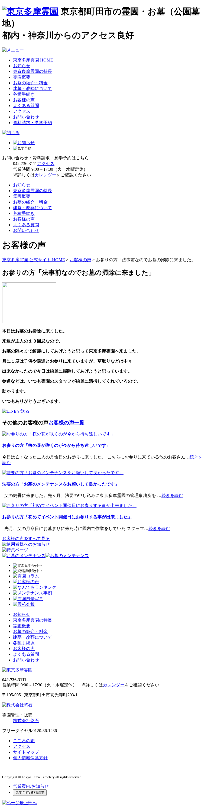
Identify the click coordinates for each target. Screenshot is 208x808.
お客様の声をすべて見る (26, 538)
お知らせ (21, 65)
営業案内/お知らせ (31, 786)
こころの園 (24, 740)
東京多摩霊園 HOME (33, 60)
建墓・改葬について (32, 88)
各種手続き (24, 94)
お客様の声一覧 (66, 422)
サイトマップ (26, 752)
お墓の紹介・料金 (30, 82)
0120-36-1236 (44, 730)
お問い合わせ (26, 117)
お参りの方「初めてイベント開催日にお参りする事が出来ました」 (67, 517)
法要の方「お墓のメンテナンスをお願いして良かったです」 (60, 484)
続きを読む (172, 495)
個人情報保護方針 (30, 757)
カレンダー (45, 175)
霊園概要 (21, 77)
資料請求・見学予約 (32, 122)
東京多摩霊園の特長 (32, 71)
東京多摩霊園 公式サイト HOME (33, 259)
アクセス (21, 111)
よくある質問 (26, 105)
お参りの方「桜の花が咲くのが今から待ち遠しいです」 (56, 445)
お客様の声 (24, 100)
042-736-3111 (25, 163)
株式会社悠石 (26, 720)
